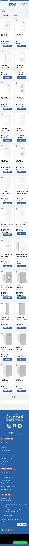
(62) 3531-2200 (6, 498)
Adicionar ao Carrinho (7, 46)
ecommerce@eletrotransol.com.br (12, 503)
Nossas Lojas (5, 445)
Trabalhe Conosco (6, 458)
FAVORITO (2, 20)
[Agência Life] (19, 432)
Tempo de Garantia (6, 480)
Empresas (4, 447)
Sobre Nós (4, 442)
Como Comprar (5, 450)
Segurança (4, 453)
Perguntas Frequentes (7, 483)
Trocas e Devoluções (7, 477)
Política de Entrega (6, 475)
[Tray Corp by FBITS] (10, 433)
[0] (23, 4)
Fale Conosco (5, 472)
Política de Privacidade (8, 455)
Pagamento (4, 461)
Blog (2, 464)
